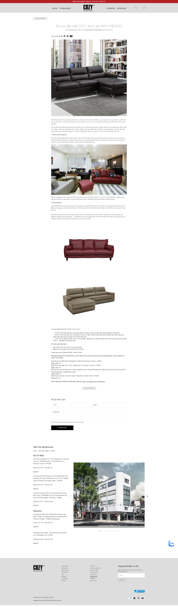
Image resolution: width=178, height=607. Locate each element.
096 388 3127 (48, 468)
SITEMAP (92, 578)
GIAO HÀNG (65, 566)
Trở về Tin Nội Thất (40, 18)
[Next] (147, 496)
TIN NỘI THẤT (93, 576)
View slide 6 (113, 531)
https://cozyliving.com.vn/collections (93, 381)
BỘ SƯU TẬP (93, 580)
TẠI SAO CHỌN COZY (95, 568)
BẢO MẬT (64, 576)
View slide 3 (105, 531)
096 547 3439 (48, 539)
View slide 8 (118, 531)
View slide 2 (102, 531)
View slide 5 (110, 531)
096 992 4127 (48, 485)
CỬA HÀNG (65, 578)
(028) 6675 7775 (38, 468)
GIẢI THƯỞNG (94, 572)
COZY (82, 131)
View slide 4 (107, 531)
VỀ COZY (92, 566)
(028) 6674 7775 (38, 485)
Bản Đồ (35, 472)
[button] (136, 8)
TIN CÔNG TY (93, 574)
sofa (59, 197)
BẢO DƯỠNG (65, 570)
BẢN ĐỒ (35, 543)
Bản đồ (35, 505)
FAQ (63, 574)
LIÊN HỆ (64, 580)
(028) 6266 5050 (38, 539)
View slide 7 (116, 531)
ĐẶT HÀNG (64, 572)
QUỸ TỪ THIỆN (94, 570)
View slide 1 (99, 531)
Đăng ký (122, 580)
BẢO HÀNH (65, 568)
